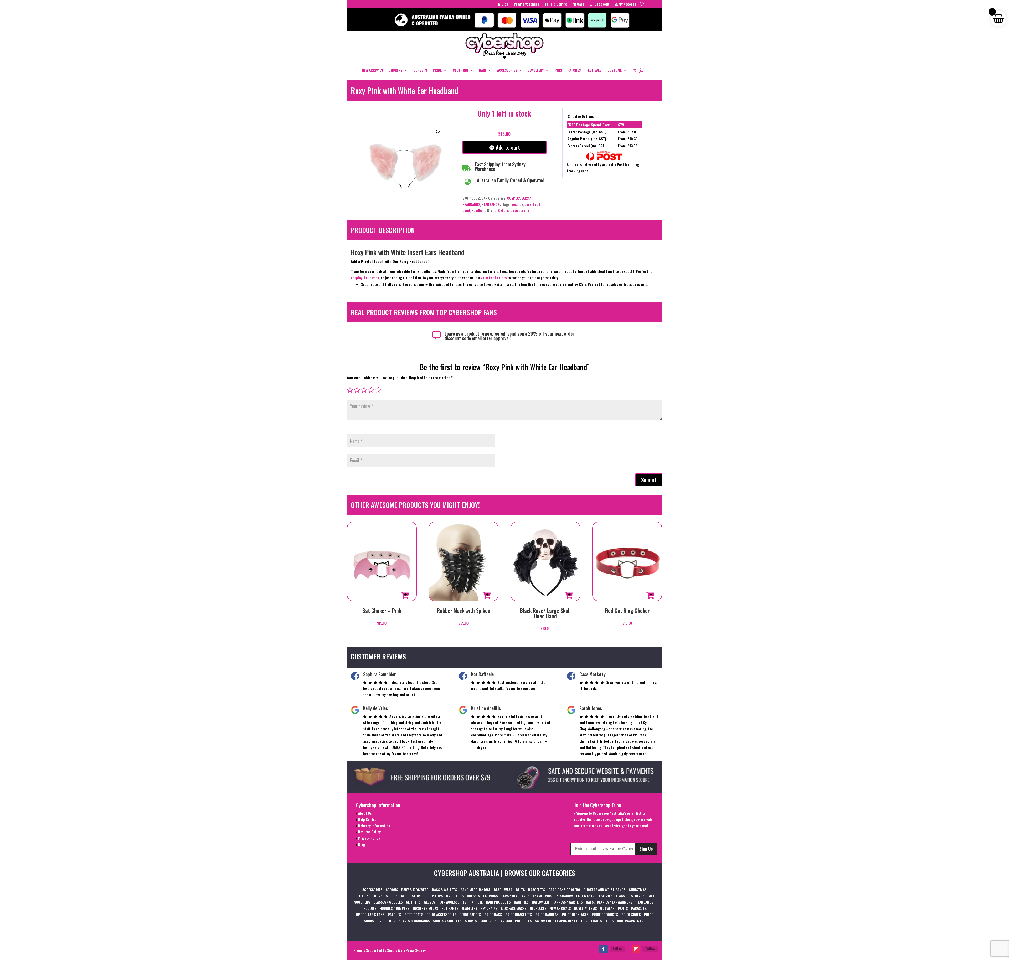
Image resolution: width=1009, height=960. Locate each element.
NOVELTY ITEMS (585, 908)
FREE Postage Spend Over (588, 124)
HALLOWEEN (540, 902)
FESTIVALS (593, 70)
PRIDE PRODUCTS (605, 914)
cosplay (517, 204)
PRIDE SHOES (631, 914)
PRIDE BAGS (493, 914)
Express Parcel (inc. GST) (586, 145)
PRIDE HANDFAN (547, 914)
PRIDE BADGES (470, 914)
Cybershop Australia (513, 210)
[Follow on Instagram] (636, 949)
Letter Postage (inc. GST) (586, 132)
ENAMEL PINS (542, 896)
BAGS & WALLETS (444, 889)
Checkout (601, 4)
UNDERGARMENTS (630, 920)
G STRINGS (636, 896)
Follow (617, 948)
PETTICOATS (413, 914)
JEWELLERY (536, 70)
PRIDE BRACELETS (518, 914)
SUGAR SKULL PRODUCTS (513, 920)
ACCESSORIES (507, 70)
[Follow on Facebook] (603, 949)
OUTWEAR (607, 908)
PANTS (623, 908)
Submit (648, 480)
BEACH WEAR (503, 889)
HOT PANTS (449, 908)
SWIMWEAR (543, 920)
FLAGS (620, 896)
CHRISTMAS (637, 889)
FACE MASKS (585, 896)
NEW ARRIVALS (372, 70)
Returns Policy (369, 831)
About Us (364, 813)
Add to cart (508, 147)
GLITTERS (413, 902)
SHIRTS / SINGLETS (447, 920)
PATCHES (574, 70)
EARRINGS (490, 896)
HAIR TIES (521, 902)
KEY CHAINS (489, 908)
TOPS (609, 920)
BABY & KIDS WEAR (415, 889)
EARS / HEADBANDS (515, 896)
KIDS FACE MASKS (513, 908)
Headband (478, 210)
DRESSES (473, 896)
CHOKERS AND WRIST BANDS (604, 889)
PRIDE (437, 70)
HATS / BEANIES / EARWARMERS (609, 902)
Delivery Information (373, 825)
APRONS (392, 889)
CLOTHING (460, 70)
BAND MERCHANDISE (475, 889)
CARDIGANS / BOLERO (564, 889)
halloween (371, 277)
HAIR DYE (476, 902)
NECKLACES (538, 908)
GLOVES (429, 902)
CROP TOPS (434, 896)
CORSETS (420, 70)
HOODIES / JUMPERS (394, 908)
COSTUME (614, 70)
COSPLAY (513, 198)
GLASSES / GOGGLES (388, 902)
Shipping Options (581, 116)
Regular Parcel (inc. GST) (586, 138)
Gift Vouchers (528, 4)
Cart (580, 4)
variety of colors (494, 277)
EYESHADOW (564, 896)
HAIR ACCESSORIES (452, 902)
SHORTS (471, 920)
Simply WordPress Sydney (406, 950)
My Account (627, 4)
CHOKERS (395, 70)
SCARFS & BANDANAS (414, 920)
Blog (504, 4)
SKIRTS (485, 920)
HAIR (482, 70)
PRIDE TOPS (386, 920)
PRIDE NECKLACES (575, 914)
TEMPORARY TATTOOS (571, 920)
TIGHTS (596, 920)
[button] (438, 132)
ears (527, 204)
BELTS (520, 889)
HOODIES (369, 908)
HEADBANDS (490, 204)
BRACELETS (536, 889)
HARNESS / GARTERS (567, 902)
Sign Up (646, 849)
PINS (558, 70)
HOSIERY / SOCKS (425, 908)
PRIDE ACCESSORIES (441, 914)
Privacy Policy (368, 838)
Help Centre (557, 4)
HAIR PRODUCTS (498, 902)
